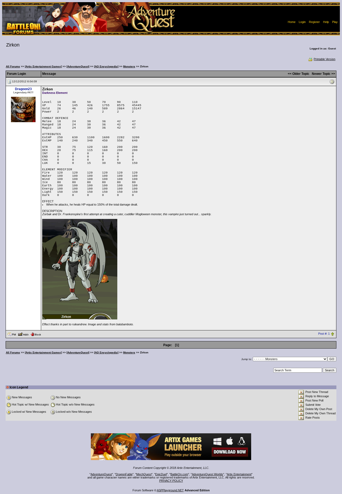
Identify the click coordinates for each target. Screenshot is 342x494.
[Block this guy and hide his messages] (35, 333)
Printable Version (324, 59)
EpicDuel (161, 474)
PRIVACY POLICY (171, 480)
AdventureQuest (101, 474)
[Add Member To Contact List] (23, 333)
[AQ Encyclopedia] (106, 66)
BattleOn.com (179, 474)
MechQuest (143, 474)
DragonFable (124, 474)
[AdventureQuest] (78, 66)
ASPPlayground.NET (170, 490)
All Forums (13, 66)
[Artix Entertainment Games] (43, 66)
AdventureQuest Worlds (207, 474)
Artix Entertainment (239, 474)
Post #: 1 (324, 333)
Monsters (129, 66)
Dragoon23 (23, 89)
